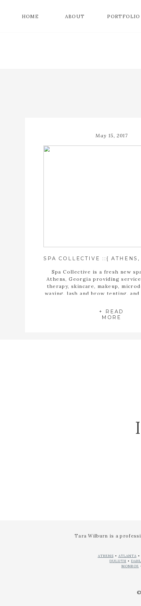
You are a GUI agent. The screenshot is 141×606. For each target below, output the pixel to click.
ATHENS (106, 556)
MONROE (130, 566)
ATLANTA (127, 556)
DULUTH (118, 561)
